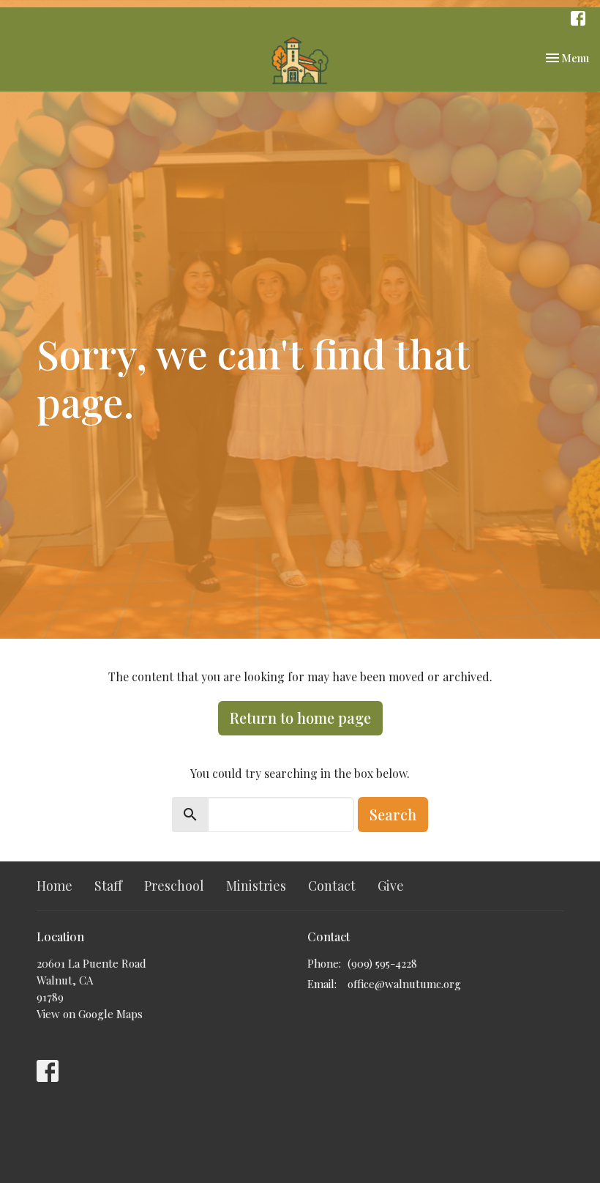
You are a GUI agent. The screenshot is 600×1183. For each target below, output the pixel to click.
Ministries (256, 885)
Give (391, 885)
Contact (332, 885)
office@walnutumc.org (404, 983)
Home (54, 885)
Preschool (174, 885)
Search (393, 814)
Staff (108, 885)
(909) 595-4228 (382, 963)
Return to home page (300, 717)
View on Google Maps (90, 1013)
